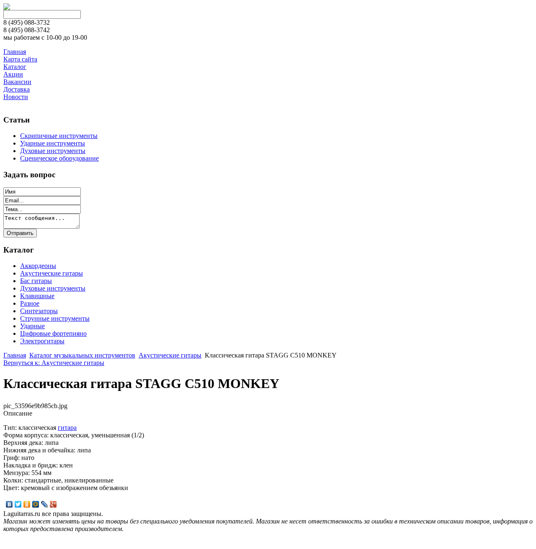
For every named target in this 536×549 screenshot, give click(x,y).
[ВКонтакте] (9, 504)
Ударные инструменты (52, 143)
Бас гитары (36, 280)
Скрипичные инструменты (59, 135)
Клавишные (37, 295)
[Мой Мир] (35, 504)
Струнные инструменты (55, 318)
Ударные (32, 325)
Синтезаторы (39, 310)
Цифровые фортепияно (53, 333)
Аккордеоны (38, 265)
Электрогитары (42, 341)
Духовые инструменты (52, 150)
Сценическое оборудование (59, 158)
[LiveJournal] (44, 504)
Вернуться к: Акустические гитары (53, 362)
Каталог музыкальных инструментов (82, 355)
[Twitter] (18, 504)
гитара (67, 427)
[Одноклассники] (27, 504)
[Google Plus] (53, 504)
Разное (29, 303)
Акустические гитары (51, 273)
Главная (14, 355)
